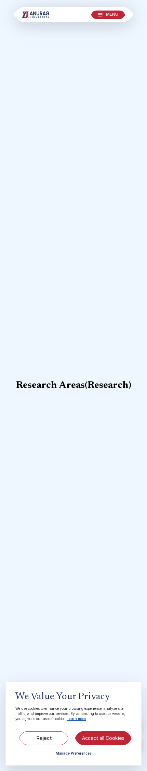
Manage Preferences (74, 753)
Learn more (76, 719)
